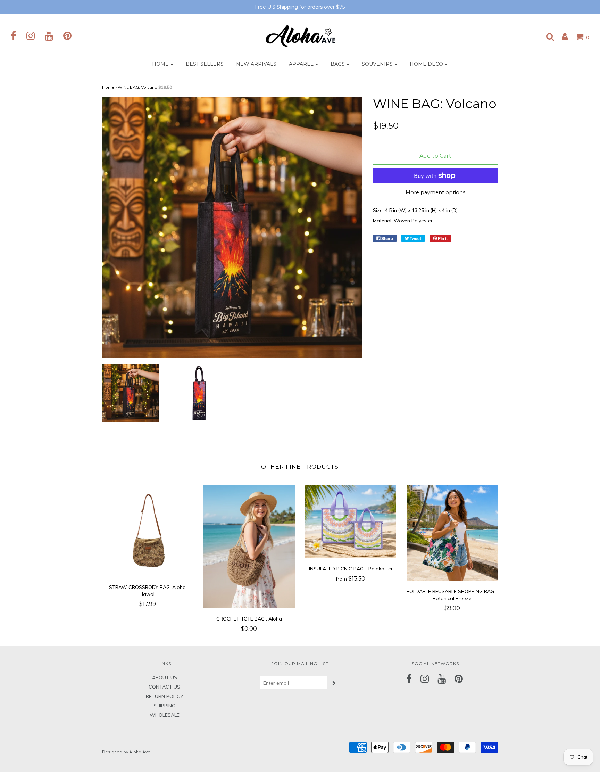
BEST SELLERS (205, 64)
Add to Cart (435, 156)
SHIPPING (164, 706)
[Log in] (561, 36)
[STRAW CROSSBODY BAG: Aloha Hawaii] (147, 531)
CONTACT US (164, 687)
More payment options (435, 192)
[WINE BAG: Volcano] (130, 393)
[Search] (546, 36)
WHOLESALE (165, 715)
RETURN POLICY (164, 696)
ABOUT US (164, 677)
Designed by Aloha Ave (126, 751)
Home (108, 87)
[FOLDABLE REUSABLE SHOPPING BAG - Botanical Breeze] (452, 533)
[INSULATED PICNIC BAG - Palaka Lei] (351, 521)
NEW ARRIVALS (256, 64)
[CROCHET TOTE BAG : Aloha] (249, 546)
